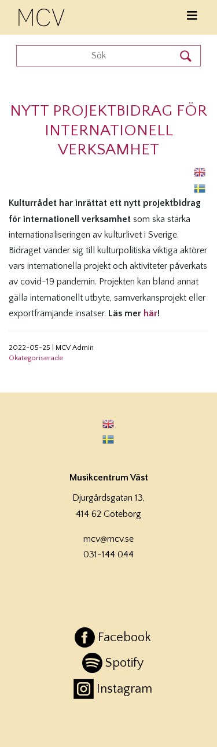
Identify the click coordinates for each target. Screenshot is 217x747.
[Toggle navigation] (192, 16)
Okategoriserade (36, 358)
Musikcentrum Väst (42, 15)
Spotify (124, 663)
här (150, 313)
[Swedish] (200, 187)
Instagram (124, 689)
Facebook (124, 637)
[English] (200, 172)
